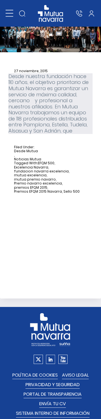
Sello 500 (71, 191)
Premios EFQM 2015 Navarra (38, 191)
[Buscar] (22, 13)
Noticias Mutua (27, 159)
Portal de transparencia (53, 394)
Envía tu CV (52, 403)
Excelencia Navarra (31, 167)
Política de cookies (35, 375)
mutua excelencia (30, 175)
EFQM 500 (46, 163)
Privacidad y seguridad (53, 384)
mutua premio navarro (35, 179)
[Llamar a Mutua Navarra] (79, 13)
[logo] (50, 13)
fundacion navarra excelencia (41, 171)
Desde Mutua (26, 151)
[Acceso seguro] (91, 13)
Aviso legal (75, 375)
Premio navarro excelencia (38, 183)
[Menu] (9, 13)
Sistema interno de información (52, 413)
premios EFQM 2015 (30, 188)
